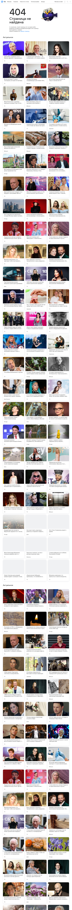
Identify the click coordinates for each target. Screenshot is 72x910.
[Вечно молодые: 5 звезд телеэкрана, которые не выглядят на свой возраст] (13, 74)
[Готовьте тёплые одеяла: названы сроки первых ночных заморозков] (36, 367)
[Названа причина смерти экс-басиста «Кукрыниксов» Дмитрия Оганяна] (58, 322)
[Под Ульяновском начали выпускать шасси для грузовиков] (13, 277)
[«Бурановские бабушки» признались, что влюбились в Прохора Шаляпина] (36, 570)
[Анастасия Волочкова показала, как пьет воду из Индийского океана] (36, 502)
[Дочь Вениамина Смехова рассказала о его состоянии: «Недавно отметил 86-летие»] (58, 164)
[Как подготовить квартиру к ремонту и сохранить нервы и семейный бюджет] (36, 525)
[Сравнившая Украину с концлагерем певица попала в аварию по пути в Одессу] (36, 735)
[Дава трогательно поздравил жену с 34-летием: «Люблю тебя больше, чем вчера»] (58, 390)
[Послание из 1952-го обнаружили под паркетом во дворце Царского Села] (13, 757)
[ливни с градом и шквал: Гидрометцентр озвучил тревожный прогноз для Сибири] (58, 435)
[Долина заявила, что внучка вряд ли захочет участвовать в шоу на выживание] (58, 412)
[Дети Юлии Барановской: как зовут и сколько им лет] (58, 74)
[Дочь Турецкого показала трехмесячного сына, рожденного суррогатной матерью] (36, 254)
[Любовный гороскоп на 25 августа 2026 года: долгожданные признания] (58, 345)
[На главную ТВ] (4, 1)
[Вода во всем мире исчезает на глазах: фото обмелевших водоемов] (13, 705)
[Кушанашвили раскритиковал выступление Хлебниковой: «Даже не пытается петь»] (58, 277)
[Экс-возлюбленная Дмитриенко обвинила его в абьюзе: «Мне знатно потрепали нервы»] (13, 892)
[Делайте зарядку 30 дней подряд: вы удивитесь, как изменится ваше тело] (36, 435)
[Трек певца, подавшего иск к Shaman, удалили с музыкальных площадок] (13, 51)
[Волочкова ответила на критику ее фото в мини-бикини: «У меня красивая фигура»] (58, 780)
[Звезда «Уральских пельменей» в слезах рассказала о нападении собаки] (13, 847)
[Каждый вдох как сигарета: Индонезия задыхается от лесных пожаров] (13, 525)
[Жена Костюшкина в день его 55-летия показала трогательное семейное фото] (36, 187)
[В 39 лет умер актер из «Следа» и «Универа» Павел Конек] (58, 847)
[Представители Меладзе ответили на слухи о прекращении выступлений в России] (58, 660)
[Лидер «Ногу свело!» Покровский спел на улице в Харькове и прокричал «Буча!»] (36, 870)
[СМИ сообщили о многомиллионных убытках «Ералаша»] (58, 683)
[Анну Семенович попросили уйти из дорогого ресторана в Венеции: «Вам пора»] (13, 735)
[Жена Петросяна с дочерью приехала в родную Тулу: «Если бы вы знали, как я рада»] (13, 97)
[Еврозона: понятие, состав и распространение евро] (36, 547)
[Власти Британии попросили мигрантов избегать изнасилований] (13, 142)
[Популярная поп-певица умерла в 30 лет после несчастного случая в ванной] (36, 757)
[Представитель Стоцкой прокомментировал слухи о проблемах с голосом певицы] (13, 345)
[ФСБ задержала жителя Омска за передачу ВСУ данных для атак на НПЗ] (58, 802)
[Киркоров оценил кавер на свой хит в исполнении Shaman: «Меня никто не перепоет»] (13, 299)
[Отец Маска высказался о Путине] (13, 367)
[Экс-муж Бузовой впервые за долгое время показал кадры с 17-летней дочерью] (13, 870)
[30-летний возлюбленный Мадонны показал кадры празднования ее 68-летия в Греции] (36, 615)
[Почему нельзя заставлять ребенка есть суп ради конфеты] (36, 780)
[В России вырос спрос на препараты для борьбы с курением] (36, 97)
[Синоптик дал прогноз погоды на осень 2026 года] (58, 757)
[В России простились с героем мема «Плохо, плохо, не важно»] (13, 660)
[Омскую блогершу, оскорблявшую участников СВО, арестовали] (36, 74)
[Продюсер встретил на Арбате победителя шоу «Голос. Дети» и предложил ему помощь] (13, 232)
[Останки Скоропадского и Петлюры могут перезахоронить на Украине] (58, 367)
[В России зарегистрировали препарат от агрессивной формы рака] (58, 892)
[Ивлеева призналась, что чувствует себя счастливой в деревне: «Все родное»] (13, 254)
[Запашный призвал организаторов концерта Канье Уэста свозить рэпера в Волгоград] (13, 435)
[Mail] (2, 1)
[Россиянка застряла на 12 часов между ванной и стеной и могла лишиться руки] (58, 119)
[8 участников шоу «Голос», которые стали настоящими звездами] (13, 683)
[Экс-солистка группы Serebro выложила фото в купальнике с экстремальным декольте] (13, 480)
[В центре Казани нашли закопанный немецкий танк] (58, 825)
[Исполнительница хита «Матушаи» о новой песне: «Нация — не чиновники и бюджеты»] (36, 232)
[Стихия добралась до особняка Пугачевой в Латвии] (58, 547)
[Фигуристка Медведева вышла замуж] (13, 119)
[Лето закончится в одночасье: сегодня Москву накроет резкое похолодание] (13, 209)
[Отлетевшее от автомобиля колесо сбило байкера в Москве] (36, 412)
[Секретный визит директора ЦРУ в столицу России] (36, 660)
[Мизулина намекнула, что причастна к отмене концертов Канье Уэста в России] (58, 570)
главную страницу (24, 31)
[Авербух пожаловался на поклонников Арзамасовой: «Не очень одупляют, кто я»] (58, 254)
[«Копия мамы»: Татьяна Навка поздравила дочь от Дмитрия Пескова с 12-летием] (36, 825)
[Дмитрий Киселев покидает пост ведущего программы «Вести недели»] (13, 187)
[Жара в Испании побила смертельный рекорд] (13, 412)
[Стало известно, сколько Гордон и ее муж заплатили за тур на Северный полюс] (58, 232)
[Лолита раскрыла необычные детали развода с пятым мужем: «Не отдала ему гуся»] (36, 209)
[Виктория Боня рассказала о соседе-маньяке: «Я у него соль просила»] (58, 615)
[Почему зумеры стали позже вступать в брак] (36, 847)
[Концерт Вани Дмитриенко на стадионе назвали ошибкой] (58, 97)
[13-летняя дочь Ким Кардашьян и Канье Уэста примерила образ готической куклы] (36, 390)
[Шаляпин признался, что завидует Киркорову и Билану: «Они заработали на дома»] (36, 164)
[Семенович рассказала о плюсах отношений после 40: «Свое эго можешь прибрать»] (13, 638)
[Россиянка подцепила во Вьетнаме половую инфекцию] (36, 802)
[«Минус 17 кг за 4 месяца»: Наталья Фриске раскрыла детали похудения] (58, 593)
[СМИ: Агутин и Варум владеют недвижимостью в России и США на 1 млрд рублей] (13, 825)
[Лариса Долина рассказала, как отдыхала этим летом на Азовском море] (36, 480)
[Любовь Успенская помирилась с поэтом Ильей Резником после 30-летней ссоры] (36, 345)
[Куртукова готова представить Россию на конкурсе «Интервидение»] (36, 683)
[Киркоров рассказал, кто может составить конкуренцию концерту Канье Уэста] (58, 480)
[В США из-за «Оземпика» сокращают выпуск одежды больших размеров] (58, 638)
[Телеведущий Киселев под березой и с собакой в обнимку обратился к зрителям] (13, 780)
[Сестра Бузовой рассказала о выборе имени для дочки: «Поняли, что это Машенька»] (36, 638)
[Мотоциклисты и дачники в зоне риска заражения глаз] (13, 164)
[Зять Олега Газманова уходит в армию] (58, 525)
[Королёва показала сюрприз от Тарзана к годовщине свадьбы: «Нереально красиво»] (36, 892)
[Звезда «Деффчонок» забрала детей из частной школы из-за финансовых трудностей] (36, 457)
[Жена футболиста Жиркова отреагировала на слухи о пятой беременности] (58, 299)
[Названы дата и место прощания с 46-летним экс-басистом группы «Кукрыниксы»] (36, 119)
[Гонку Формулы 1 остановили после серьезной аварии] (13, 457)
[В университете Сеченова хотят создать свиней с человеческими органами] (36, 142)
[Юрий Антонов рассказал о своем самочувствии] (58, 870)
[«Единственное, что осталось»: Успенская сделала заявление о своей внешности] (58, 735)
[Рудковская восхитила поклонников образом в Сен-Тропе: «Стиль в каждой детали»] (58, 457)
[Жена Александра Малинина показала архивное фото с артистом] (13, 547)
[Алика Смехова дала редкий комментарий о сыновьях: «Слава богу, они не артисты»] (13, 570)
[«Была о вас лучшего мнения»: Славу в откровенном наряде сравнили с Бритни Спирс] (36, 322)
